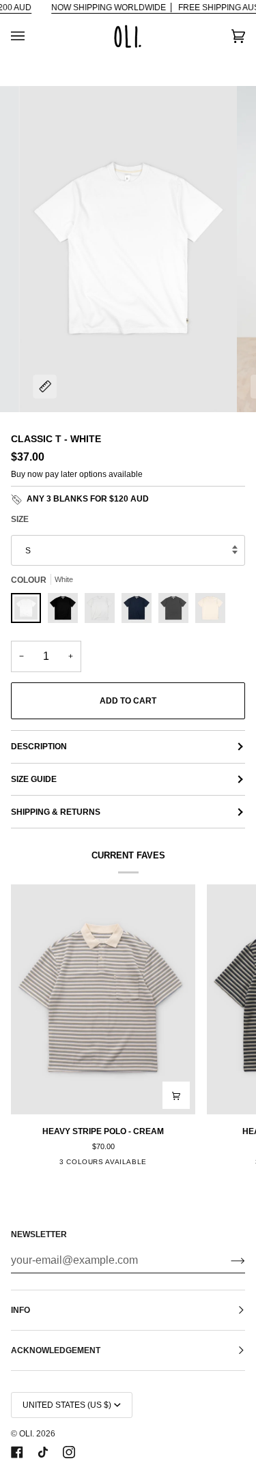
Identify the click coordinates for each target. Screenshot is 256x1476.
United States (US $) (67, 1405)
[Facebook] (17, 1452)
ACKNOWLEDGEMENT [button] (55, 1350)
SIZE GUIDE (34, 779)
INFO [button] (20, 1310)
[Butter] (210, 611)
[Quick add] (176, 1095)
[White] (29, 611)
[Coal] (176, 611)
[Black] (66, 611)
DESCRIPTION (39, 746)
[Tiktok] (43, 1452)
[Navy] (140, 611)
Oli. (26, 1433)
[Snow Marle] (103, 611)
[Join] (227, 1260)
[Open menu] (31, 36)
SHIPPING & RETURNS (55, 812)
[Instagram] (69, 1452)
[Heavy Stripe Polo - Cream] (103, 999)
